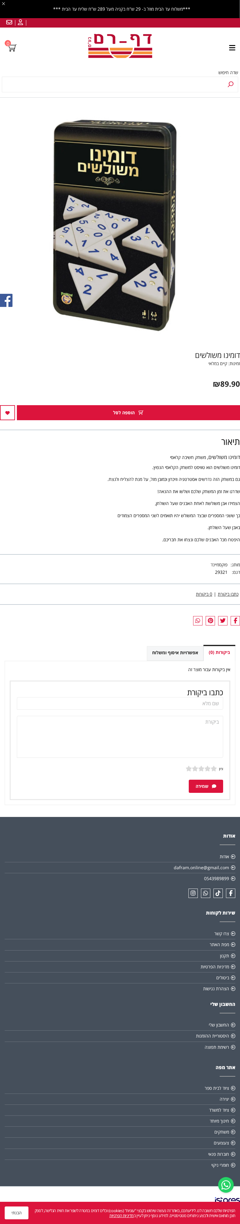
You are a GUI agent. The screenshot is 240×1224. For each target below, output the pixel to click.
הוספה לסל (124, 413)
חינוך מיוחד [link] (219, 1121)
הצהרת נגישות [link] (216, 989)
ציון (221, 768)
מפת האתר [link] (219, 944)
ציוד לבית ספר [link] (217, 1088)
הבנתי (17, 1213)
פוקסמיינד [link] (219, 565)
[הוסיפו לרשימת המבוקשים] (7, 412)
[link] (226, 1185)
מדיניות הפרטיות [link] (215, 967)
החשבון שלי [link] (219, 1025)
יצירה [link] (224, 1099)
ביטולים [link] (222, 978)
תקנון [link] (224, 956)
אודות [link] (224, 856)
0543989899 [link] (216, 878)
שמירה (203, 786)
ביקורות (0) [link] (219, 652)
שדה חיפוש (228, 72)
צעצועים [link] (221, 1143)
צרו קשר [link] (221, 933)
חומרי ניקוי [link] (220, 1165)
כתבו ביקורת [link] (228, 594)
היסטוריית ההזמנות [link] (212, 1036)
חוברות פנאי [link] (218, 1154)
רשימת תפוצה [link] (217, 1047)
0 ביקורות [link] (204, 594)
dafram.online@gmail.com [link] (201, 867)
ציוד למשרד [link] (219, 1110)
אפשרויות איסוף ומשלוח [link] (175, 652)
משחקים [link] (221, 1132)
